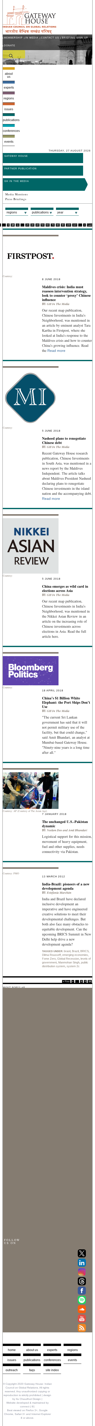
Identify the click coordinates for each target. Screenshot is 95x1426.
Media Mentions (16, 194)
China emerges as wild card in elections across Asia (65, 588)
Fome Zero (49, 958)
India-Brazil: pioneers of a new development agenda (65, 886)
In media (31, 37)
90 (63, 225)
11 (17, 225)
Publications (9, 120)
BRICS (84, 951)
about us (32, 1350)
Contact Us (50, 37)
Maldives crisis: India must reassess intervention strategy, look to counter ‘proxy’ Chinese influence (66, 293)
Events (8, 141)
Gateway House (16, 156)
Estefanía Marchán (59, 892)
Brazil (75, 951)
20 (27, 225)
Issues (8, 109)
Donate (9, 45)
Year (60, 212)
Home (12, 1350)
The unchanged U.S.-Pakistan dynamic (65, 823)
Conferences (9, 131)
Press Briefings (15, 199)
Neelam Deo (54, 830)
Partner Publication (20, 168)
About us (9, 75)
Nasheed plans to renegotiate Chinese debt (64, 440)
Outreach (12, 1370)
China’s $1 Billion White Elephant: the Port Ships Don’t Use (66, 702)
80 (57, 225)
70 (52, 225)
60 (47, 225)
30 (32, 225)
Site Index (52, 1370)
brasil (67, 951)
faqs (32, 1370)
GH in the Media (16, 181)
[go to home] (29, 32)
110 (75, 225)
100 (68, 225)
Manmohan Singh (69, 962)
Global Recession (68, 958)
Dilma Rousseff (51, 954)
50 (42, 225)
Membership (13, 37)
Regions (9, 98)
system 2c (73, 966)
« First (66, 981)
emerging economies (75, 954)
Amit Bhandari (77, 830)
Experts (9, 87)
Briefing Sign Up (75, 37)
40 (37, 225)
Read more (56, 351)
